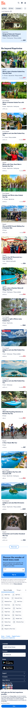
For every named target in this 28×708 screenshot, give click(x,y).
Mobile (4, 659)
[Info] (11, 11)
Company (4, 676)
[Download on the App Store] (8, 668)
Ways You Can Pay (7, 683)
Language (5, 643)
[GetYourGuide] (3, 3)
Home (2, 636)
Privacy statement (18, 584)
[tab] (7, 590)
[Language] (22, 3)
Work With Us (6, 680)
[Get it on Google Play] (8, 663)
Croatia (8, 636)
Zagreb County (16, 636)
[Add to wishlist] (25, 15)
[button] (14, 27)
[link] (14, 27)
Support (4, 673)
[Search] (18, 3)
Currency (5, 651)
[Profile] (25, 3)
